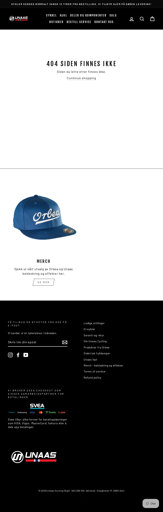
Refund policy (92, 377)
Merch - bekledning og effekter (103, 365)
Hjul (63, 15)
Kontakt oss (104, 22)
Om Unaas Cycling (95, 341)
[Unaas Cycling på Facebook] (18, 355)
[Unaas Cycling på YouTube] (25, 355)
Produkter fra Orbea (97, 347)
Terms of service (95, 371)
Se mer (44, 282)
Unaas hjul (90, 359)
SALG (113, 15)
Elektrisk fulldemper (97, 353)
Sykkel (51, 15)
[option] (81, 4)
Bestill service (79, 22)
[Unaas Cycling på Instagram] (10, 355)
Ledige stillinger (94, 323)
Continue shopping (81, 78)
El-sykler (89, 329)
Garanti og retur (94, 335)
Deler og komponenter (88, 15)
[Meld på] (64, 342)
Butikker (56, 22)
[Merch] (43, 219)
